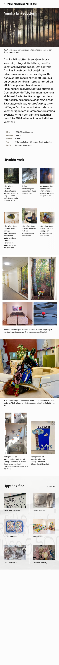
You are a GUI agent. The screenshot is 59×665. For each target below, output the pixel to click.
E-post (17, 139)
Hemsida (18, 145)
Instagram (27, 145)
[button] (53, 4)
